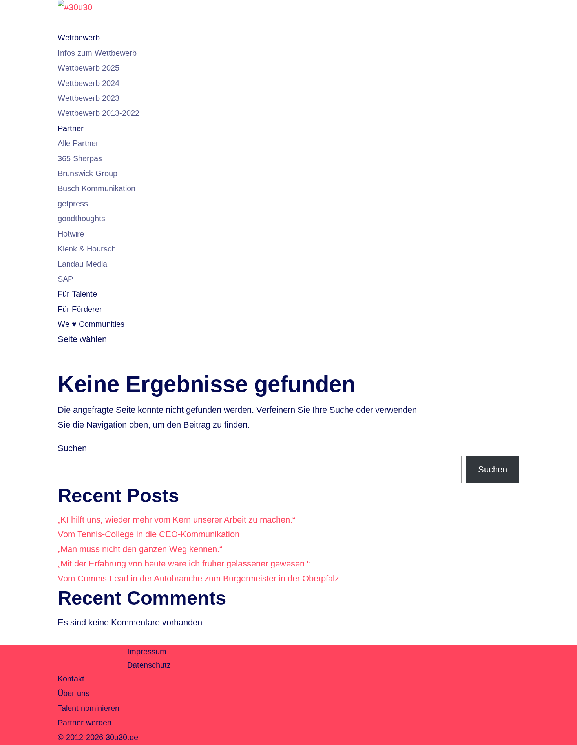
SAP (65, 279)
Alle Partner (78, 143)
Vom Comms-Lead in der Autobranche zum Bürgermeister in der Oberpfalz (198, 578)
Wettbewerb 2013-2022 (98, 113)
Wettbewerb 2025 (88, 68)
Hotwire (71, 234)
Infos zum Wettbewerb (97, 53)
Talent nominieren (88, 708)
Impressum (146, 651)
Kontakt (71, 678)
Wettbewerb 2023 (88, 98)
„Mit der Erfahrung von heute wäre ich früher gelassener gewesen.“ (184, 563)
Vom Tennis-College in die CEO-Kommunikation (148, 534)
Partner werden (84, 722)
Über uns (73, 693)
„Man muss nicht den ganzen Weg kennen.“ (140, 549)
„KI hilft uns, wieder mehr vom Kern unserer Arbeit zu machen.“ (176, 520)
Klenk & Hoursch (87, 248)
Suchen (72, 448)
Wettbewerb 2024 (88, 83)
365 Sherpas (80, 158)
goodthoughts (81, 218)
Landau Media (82, 264)
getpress (73, 203)
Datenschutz (149, 665)
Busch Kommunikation (96, 188)
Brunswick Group (87, 173)
